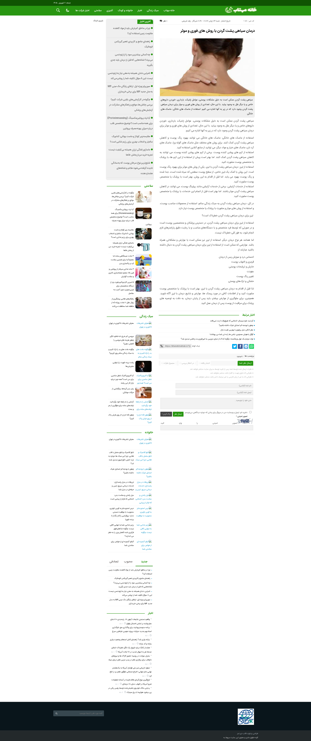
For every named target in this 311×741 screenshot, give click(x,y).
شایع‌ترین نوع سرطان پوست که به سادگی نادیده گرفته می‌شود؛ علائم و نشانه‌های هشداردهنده (132, 168)
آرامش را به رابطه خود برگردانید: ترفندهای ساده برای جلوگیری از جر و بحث (121, 405)
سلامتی (98, 11)
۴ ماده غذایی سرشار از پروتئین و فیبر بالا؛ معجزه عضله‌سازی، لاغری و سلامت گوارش (121, 273)
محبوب (128, 561)
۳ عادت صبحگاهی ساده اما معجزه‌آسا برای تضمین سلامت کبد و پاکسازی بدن (122, 259)
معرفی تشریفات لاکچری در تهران (121, 323)
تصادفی (114, 561)
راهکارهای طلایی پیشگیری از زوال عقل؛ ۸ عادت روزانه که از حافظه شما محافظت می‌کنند (122, 302)
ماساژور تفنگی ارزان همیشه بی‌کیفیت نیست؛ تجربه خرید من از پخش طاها (121, 246)
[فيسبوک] (240, 346)
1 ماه (121, 623)
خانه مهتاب (168, 11)
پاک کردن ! (166, 414)
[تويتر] (234, 346)
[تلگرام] (245, 346)
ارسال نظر (178, 414)
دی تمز (239, 733)
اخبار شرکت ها (82, 11)
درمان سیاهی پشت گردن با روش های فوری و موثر (218, 31)
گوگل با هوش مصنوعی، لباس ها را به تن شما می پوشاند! (231, 334)
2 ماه (121, 692)
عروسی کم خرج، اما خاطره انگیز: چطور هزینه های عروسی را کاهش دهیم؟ (121, 340)
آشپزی (109, 11)
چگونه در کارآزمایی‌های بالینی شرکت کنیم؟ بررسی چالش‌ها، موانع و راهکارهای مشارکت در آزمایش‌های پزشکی (131, 105)
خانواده (149, 433)
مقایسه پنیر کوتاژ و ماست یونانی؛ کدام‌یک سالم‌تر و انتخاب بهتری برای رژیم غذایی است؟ (121, 233)
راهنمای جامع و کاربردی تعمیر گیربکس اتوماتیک (132, 578)
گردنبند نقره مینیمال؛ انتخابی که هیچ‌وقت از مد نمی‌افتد (231, 320)
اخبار (140, 11)
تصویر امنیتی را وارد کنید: (198, 423)
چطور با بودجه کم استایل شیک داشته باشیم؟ (236, 325)
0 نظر (165, 21)
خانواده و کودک (125, 11)
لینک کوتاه (196, 346)
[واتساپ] (251, 346)
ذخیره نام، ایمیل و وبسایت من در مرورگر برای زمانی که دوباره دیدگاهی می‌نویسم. (215, 412)
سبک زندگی (153, 11)
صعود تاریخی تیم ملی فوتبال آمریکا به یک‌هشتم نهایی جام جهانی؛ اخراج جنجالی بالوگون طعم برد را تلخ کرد (131, 672)
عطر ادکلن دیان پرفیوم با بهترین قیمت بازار (237, 330)
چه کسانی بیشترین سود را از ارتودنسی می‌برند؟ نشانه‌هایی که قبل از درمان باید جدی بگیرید (131, 60)
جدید (144, 561)
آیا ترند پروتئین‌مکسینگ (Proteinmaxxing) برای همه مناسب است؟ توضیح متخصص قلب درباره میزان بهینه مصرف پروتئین (130, 123)
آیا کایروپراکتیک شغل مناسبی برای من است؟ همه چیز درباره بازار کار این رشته (122, 379)
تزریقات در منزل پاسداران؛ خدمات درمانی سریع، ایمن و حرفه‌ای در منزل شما (123, 486)
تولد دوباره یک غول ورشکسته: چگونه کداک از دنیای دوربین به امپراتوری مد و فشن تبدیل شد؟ (217, 339)
